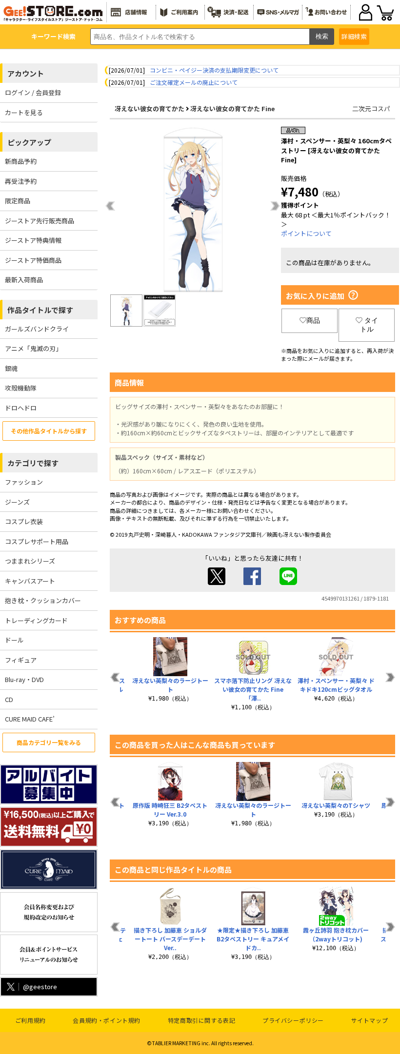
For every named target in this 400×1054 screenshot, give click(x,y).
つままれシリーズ (30, 561)
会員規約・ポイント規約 (106, 1020)
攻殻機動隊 (21, 387)
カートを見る (24, 112)
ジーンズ (17, 502)
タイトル (369, 324)
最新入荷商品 (24, 279)
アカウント (25, 73)
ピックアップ (29, 142)
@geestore (40, 986)
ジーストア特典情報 (33, 240)
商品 (313, 320)
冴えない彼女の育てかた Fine (232, 108)
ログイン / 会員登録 (33, 92)
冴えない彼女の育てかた (149, 108)
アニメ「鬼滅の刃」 (33, 348)
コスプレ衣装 (24, 521)
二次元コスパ (371, 108)
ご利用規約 (30, 1020)
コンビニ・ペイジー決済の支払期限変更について (214, 70)
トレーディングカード (36, 620)
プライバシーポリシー (293, 1020)
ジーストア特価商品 (33, 260)
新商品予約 (21, 161)
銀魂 (11, 368)
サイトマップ (369, 1020)
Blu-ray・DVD (24, 679)
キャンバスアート (30, 581)
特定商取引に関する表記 (202, 1020)
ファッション (24, 482)
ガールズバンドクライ (37, 328)
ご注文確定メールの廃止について (194, 82)
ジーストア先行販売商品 (39, 220)
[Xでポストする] (216, 582)
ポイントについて (306, 233)
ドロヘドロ (21, 407)
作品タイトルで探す (40, 310)
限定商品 (17, 200)
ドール (14, 639)
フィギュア (21, 659)
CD (9, 699)
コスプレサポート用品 (36, 541)
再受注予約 (21, 181)
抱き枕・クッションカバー (43, 600)
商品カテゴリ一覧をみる (49, 742)
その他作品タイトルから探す (49, 431)
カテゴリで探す (33, 463)
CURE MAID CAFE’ (30, 718)
